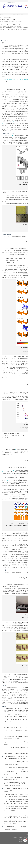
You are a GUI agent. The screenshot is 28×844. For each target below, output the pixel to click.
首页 (5, 11)
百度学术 (25, 711)
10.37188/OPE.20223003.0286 (9, 27)
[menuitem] (4, 11)
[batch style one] (25, 840)
